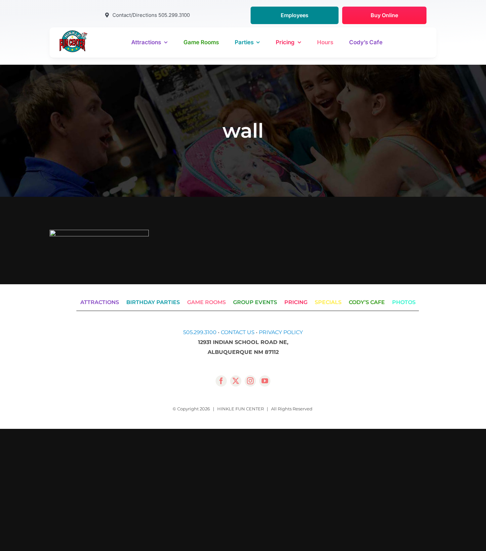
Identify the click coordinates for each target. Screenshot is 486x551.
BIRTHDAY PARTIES (153, 302)
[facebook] (221, 381)
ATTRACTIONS (99, 302)
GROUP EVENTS (255, 302)
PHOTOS (404, 302)
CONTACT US (238, 332)
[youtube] (264, 381)
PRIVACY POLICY (281, 332)
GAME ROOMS (206, 302)
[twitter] (235, 381)
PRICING (295, 302)
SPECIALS (328, 302)
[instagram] (250, 381)
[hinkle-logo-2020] (74, 33)
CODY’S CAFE (367, 302)
